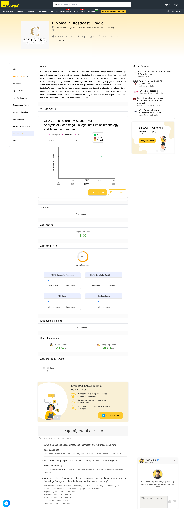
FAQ (15, 141)
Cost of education (20, 112)
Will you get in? (19, 76)
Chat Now (111, 415)
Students (17, 84)
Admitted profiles (20, 98)
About (15, 69)
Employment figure (21, 105)
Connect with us (19, 133)
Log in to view (53, 281)
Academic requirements (23, 126)
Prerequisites (18, 119)
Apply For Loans (147, 140)
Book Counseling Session (113, 11)
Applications (18, 91)
